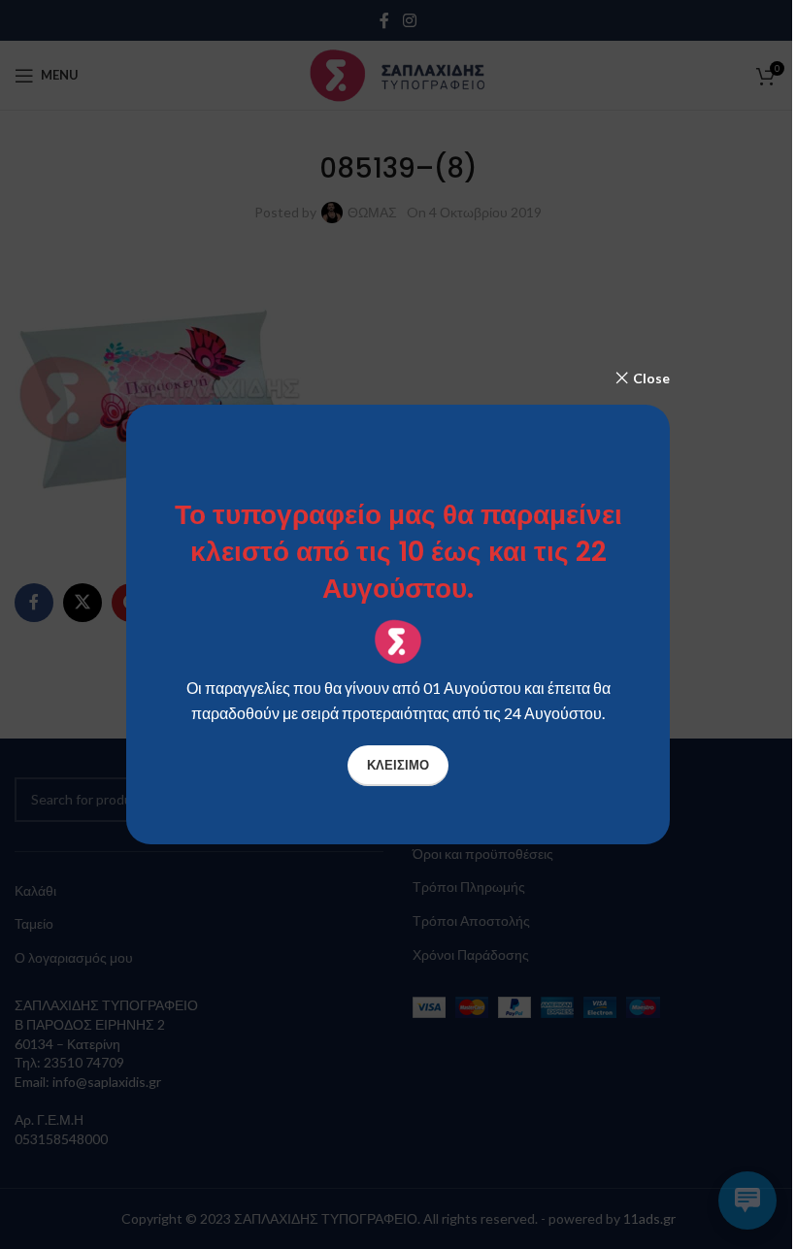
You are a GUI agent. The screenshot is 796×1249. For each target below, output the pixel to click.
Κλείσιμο (398, 764)
